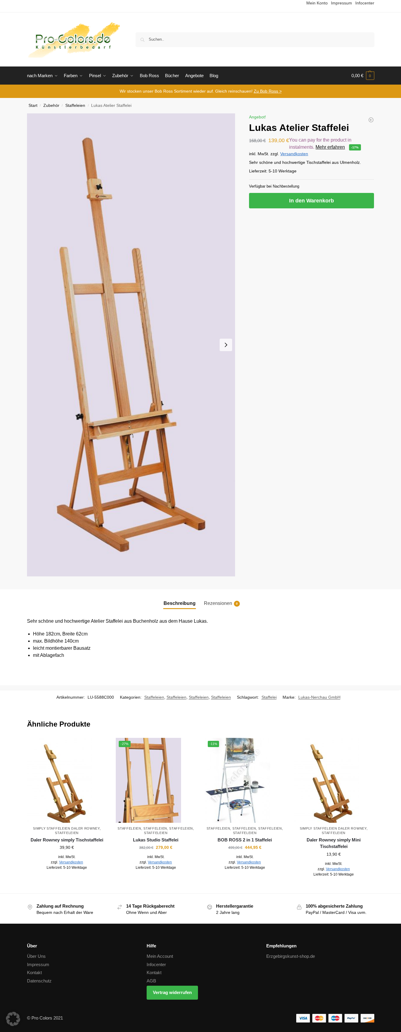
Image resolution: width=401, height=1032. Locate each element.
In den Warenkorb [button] (67, 880)
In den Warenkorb (311, 201)
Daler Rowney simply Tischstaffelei (67, 839)
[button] (362, 76)
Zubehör (51, 105)
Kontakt (34, 972)
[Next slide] (226, 345)
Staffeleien (75, 105)
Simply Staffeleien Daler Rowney (66, 828)
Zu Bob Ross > (268, 91)
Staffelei (269, 697)
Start (32, 105)
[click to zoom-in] (131, 344)
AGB (151, 980)
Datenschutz (39, 980)
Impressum (38, 964)
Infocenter (156, 964)
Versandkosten (294, 153)
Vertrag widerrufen (172, 992)
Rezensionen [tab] (221, 603)
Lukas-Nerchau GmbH (319, 697)
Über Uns (36, 956)
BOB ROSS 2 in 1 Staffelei (245, 839)
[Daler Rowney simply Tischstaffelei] (67, 780)
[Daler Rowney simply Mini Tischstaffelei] (371, 120)
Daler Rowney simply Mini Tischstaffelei (334, 843)
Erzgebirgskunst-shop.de (290, 956)
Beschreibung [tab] (180, 603)
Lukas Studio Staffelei (155, 839)
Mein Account (160, 956)
